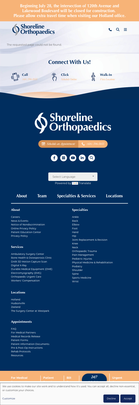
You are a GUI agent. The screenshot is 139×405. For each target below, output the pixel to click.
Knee (75, 243)
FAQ (13, 328)
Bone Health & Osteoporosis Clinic (31, 257)
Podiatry (77, 266)
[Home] (33, 29)
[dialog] (69, 394)
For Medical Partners (23, 332)
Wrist (75, 281)
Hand (75, 232)
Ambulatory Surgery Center (27, 254)
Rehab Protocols (21, 351)
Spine (75, 273)
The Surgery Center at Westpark (30, 310)
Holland (15, 299)
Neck (75, 247)
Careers (15, 216)
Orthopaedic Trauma (84, 251)
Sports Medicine (81, 277)
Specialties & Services (76, 195)
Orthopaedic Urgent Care (26, 276)
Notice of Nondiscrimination (28, 224)
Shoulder (77, 270)
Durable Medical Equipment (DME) (31, 269)
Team (42, 195)
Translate (85, 183)
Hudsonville (18, 303)
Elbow (75, 224)
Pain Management (83, 254)
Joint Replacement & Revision (89, 239)
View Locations (107, 79)
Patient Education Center (26, 232)
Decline (111, 398)
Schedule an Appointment (61, 144)
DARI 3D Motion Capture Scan (29, 261)
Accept (128, 398)
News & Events (19, 220)
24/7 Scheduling (94, 380)
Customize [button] (8, 398)
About (21, 195)
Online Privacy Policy (23, 228)
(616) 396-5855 (29, 79)
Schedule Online (69, 79)
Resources (17, 355)
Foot (75, 228)
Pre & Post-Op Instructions (27, 347)
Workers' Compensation (25, 280)
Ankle (75, 216)
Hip (74, 235)
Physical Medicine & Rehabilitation (92, 262)
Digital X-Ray (19, 265)
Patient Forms (19, 340)
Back (75, 220)
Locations (114, 195)
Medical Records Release (25, 336)
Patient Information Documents (30, 344)
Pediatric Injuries (82, 258)
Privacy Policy (19, 235)
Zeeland (15, 307)
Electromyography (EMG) (26, 273)
